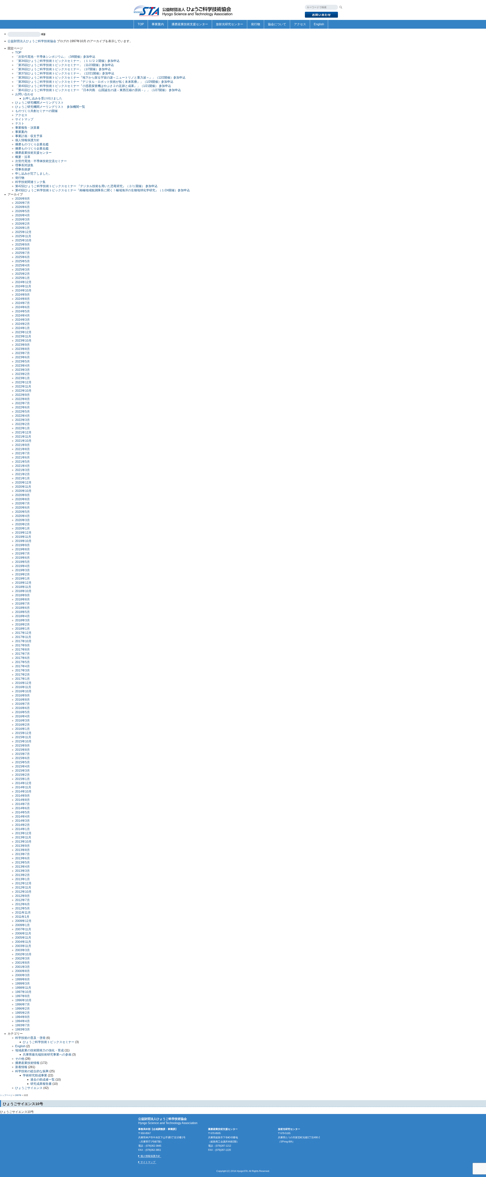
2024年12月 (23, 282)
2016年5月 (22, 712)
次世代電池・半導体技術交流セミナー (41, 161)
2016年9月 (22, 695)
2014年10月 (23, 791)
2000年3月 (22, 975)
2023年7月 (22, 353)
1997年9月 (22, 996)
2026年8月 (22, 198)
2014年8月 (22, 799)
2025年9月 (22, 244)
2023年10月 (23, 340)
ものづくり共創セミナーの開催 (36, 111)
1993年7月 (22, 1025)
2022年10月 (23, 390)
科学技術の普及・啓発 (30, 1037)
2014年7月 (22, 804)
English (319, 24)
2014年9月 (22, 795)
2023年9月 (22, 344)
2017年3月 (22, 670)
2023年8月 (22, 349)
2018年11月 (23, 586)
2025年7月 (22, 252)
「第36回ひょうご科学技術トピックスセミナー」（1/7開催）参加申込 (63, 69)
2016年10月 (23, 691)
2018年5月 (22, 612)
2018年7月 (22, 603)
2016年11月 (23, 687)
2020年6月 (22, 507)
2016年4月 (22, 716)
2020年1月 (22, 528)
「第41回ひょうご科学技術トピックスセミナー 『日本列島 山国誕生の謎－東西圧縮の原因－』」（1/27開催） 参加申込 (98, 90)
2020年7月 (22, 503)
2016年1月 (22, 728)
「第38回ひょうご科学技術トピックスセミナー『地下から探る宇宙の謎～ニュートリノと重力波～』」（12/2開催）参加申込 (100, 77)
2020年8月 (22, 499)
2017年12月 (23, 632)
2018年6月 (22, 607)
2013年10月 (23, 841)
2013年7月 (22, 854)
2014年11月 (23, 787)
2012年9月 (22, 895)
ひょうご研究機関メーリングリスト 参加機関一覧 (50, 106)
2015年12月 (23, 733)
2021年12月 (23, 432)
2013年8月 (22, 850)
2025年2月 (22, 273)
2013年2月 (22, 875)
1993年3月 (22, 1029)
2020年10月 (23, 490)
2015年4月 (22, 766)
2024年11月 (23, 286)
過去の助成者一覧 (42, 1079)
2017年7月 (22, 653)
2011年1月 (22, 916)
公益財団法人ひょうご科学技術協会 (185, 10)
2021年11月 (23, 436)
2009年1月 (22, 925)
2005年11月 (23, 937)
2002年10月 (23, 954)
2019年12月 (23, 532)
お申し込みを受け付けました (42, 98)
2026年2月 (22, 223)
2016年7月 (22, 703)
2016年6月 (22, 708)
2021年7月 (22, 453)
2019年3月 (22, 570)
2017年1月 (22, 678)
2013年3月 (22, 870)
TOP (141, 24)
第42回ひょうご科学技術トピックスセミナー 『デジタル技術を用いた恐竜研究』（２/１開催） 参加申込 (86, 186)
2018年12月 (23, 582)
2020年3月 (22, 520)
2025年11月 (23, 236)
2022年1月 (22, 428)
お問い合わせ (24, 94)
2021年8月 (22, 449)
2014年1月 (22, 829)
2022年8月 (22, 399)
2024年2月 (22, 323)
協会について (277, 24)
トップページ (6, 1095)
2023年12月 (23, 332)
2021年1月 (22, 478)
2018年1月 (22, 628)
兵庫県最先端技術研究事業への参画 (47, 1054)
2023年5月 (22, 361)
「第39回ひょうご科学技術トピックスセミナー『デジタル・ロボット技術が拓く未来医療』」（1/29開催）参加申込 (94, 81)
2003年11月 (23, 946)
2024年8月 (22, 298)
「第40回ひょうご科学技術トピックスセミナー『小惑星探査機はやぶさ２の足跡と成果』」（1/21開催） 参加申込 (93, 85)
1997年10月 (23, 991)
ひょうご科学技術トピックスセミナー (48, 1042)
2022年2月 (22, 424)
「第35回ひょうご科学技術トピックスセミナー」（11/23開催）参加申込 (64, 65)
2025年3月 (22, 269)
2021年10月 (23, 440)
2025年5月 (22, 261)
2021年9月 (22, 445)
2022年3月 (22, 419)
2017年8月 (22, 649)
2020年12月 (23, 482)
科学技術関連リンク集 (30, 182)
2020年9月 (22, 495)
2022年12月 (23, 382)
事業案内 (158, 24)
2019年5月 (22, 561)
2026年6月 (22, 207)
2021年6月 (22, 457)
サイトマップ (24, 119)
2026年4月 (22, 215)
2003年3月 (22, 950)
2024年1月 (22, 328)
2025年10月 (23, 240)
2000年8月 (22, 971)
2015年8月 (22, 749)
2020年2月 (22, 524)
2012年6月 (22, 904)
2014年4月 (22, 816)
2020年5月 (22, 511)
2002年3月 (22, 958)
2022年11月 (23, 386)
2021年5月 (22, 461)
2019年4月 (22, 566)
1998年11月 (23, 987)
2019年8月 (22, 549)
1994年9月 (22, 1017)
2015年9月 (22, 745)
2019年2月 (22, 574)
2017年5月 (22, 662)
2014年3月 (22, 820)
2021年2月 (22, 474)
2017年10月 (23, 641)
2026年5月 (22, 211)
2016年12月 (23, 683)
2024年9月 (22, 294)
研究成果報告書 (41, 1083)
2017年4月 (22, 666)
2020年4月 (22, 516)
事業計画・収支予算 (29, 136)
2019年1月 (22, 578)
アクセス (300, 24)
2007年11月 (23, 929)
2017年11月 (23, 637)
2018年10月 (23, 591)
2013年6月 (22, 858)
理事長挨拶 (22, 169)
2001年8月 (22, 962)
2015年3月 (22, 770)
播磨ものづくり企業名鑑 (32, 144)
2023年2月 (22, 374)
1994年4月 (22, 1021)
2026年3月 (22, 219)
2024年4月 (22, 315)
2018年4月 (22, 616)
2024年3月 (22, 319)
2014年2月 (22, 824)
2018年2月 (22, 624)
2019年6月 (22, 557)
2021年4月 (22, 465)
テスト (19, 123)
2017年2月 (22, 674)
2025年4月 (22, 265)
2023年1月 (22, 378)
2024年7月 (22, 303)
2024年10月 (23, 290)
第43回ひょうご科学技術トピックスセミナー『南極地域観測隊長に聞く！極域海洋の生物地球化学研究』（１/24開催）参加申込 (102, 190)
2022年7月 (22, 403)
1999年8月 (22, 979)
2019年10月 (23, 541)
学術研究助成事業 (35, 1075)
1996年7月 (22, 1004)
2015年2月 (22, 774)
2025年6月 (22, 257)
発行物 (255, 24)
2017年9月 (22, 645)
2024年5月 (22, 311)
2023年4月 (22, 365)
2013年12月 (23, 833)
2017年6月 (22, 657)
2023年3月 (22, 369)
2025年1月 (22, 278)
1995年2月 (22, 1012)
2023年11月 (23, 336)
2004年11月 (23, 941)
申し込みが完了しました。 (33, 173)
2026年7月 (22, 202)
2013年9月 (22, 845)
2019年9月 (22, 545)
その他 (19, 1058)
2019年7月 (22, 553)
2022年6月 (22, 407)
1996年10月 (23, 1000)
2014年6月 (22, 808)
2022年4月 (22, 415)
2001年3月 (22, 966)
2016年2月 (22, 724)
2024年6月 (22, 307)
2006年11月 (23, 933)
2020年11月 (23, 486)
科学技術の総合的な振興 (32, 1071)
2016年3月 (22, 720)
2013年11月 (23, 837)
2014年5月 (22, 812)
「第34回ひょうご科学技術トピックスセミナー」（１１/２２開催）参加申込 (67, 60)
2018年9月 (22, 595)
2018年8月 (22, 599)
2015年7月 (22, 754)
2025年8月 (22, 248)
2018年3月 (22, 620)
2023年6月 (22, 357)
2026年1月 (22, 227)
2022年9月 (22, 394)
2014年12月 (23, 783)
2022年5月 (22, 411)
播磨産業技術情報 (27, 1062)
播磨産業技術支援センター (190, 24)
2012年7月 (22, 900)
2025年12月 (23, 232)
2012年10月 (23, 891)
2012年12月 (23, 883)
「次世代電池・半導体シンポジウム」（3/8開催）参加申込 (55, 56)
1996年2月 (22, 1008)
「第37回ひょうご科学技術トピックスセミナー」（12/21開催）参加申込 (64, 73)
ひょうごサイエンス (29, 1088)
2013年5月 (22, 862)
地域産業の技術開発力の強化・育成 (39, 1050)
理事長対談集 (24, 165)
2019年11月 (23, 536)
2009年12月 (23, 921)
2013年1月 (22, 879)
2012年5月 (22, 908)
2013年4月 (22, 866)
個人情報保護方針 (27, 140)
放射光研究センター (229, 24)
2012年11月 (23, 887)
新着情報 (21, 1067)
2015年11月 (23, 737)
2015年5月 (22, 762)
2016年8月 (22, 699)
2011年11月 (23, 912)
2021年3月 (22, 470)
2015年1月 (22, 779)
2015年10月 (23, 741)
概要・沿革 (22, 156)
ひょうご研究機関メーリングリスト (39, 102)
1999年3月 (22, 983)
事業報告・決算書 (27, 127)
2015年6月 (22, 758)
